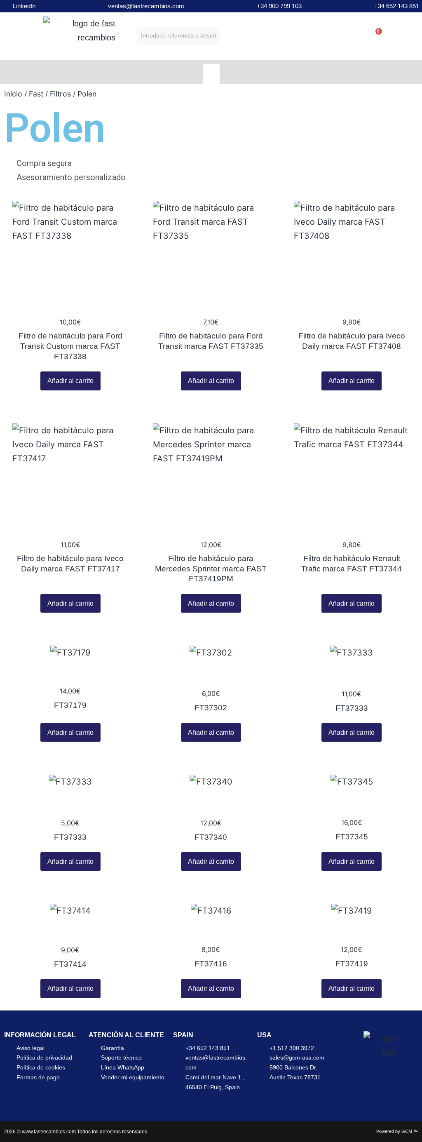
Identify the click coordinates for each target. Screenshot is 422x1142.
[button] (211, 74)
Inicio (13, 93)
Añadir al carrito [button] (70, 380)
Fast (36, 93)
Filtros (60, 93)
